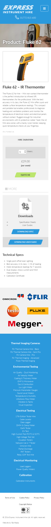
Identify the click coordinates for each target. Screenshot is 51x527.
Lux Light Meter (25, 387)
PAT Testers (25, 451)
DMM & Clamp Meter (25, 425)
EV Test (25, 431)
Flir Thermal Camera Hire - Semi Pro (25, 352)
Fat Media (15, 523)
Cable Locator (25, 419)
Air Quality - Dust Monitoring (25, 372)
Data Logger (25, 422)
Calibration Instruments (25, 480)
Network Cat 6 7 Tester (25, 442)
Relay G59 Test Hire (25, 454)
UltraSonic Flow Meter (25, 399)
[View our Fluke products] (37, 310)
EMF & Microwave (25, 381)
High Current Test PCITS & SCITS (25, 434)
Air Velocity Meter (25, 375)
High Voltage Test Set (25, 437)
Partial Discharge (25, 448)
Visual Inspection (25, 404)
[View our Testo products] (13, 310)
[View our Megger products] (25, 324)
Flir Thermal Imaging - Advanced (25, 357)
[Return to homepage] (18, 9)
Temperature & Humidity (25, 395)
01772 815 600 (28, 17)
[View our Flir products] (37, 296)
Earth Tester (26, 428)
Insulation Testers (25, 439)
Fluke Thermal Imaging (25, 360)
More (12, 189)
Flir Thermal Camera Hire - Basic (25, 349)
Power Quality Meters (25, 469)
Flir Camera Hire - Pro (25, 354)
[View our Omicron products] (13, 296)
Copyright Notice (25, 504)
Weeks (30, 151)
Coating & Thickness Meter (25, 378)
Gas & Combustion (25, 384)
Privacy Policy (39, 497)
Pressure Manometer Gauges (25, 390)
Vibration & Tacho (25, 401)
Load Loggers (25, 466)
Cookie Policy (24, 497)
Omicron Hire (25, 445)
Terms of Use (10, 497)
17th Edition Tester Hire (26, 416)
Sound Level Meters (25, 393)
